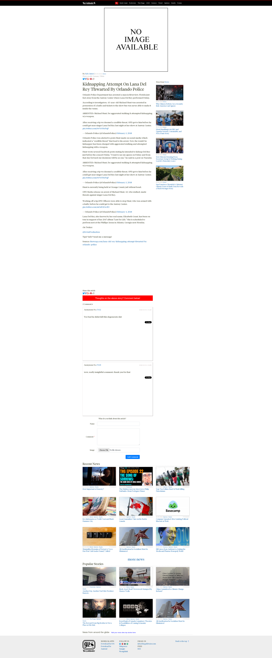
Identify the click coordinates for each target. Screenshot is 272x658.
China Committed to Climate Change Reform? (170, 590)
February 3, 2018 (124, 133)
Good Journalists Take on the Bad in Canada (133, 520)
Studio (173, 3)
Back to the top (181, 641)
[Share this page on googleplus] (88, 79)
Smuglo (122, 649)
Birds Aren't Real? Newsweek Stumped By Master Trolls (135, 590)
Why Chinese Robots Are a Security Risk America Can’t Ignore (169, 105)
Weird (160, 3)
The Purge (141, 3)
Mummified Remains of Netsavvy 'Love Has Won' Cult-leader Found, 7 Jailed (98, 550)
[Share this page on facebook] (85, 79)
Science (154, 3)
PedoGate (132, 3)
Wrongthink (123, 651)
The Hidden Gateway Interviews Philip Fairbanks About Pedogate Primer (134, 490)
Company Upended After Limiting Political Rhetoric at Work (172, 520)
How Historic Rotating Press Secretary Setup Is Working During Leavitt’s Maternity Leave (169, 159)
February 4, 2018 (124, 211)
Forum (179, 3)
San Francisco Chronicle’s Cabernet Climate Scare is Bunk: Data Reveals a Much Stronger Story (169, 186)
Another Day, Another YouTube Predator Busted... (98, 592)
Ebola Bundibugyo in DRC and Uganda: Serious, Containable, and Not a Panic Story (169, 131)
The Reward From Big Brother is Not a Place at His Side (97, 624)
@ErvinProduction (91, 232)
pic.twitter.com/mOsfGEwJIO (96, 207)
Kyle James (89, 74)
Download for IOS (107, 644)
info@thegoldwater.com (147, 644)
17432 (99, 310)
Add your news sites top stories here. (123, 632)
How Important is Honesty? (93, 489)
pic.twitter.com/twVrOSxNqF (96, 128)
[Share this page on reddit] (93, 79)
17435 (99, 365)
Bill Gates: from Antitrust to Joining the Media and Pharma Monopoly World (170, 550)
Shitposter (123, 646)
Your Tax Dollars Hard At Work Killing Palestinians (170, 490)
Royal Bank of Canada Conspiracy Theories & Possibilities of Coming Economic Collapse (135, 623)
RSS (139, 649)
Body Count (124, 3)
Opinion (166, 3)
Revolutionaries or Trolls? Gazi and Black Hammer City (98, 520)
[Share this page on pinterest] (91, 79)
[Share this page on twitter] (84, 79)
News (104, 74)
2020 (148, 3)
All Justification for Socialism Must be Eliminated (133, 550)
